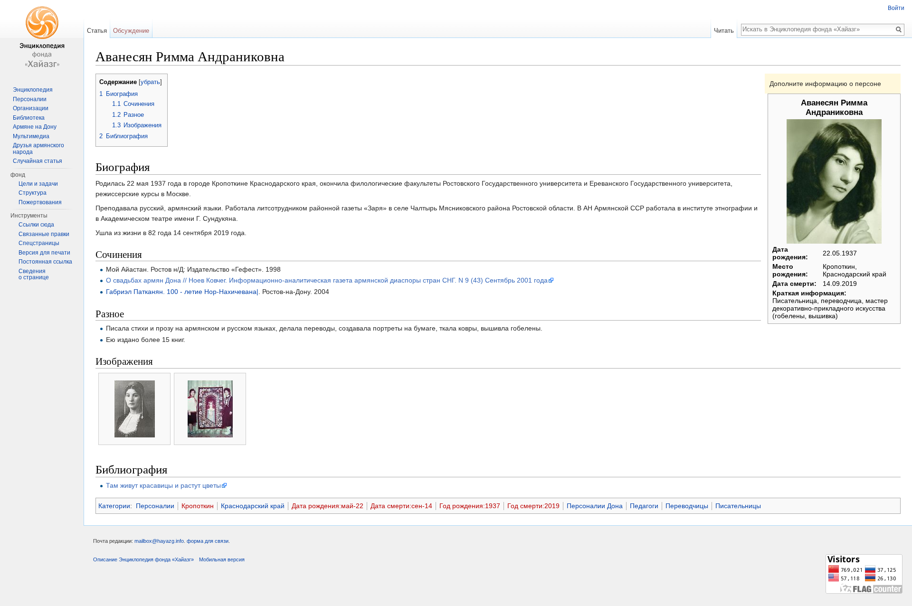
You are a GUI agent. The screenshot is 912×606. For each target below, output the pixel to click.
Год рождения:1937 (469, 506)
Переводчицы (686, 506)
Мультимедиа (31, 136)
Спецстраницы (39, 243)
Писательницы (738, 506)
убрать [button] (150, 82)
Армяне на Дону (35, 126)
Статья (97, 30)
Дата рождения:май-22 (327, 506)
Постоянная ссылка (45, 261)
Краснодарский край (253, 506)
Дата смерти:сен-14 (401, 506)
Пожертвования (40, 202)
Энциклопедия (33, 89)
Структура (33, 192)
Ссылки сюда (36, 224)
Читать (724, 30)
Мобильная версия (222, 559)
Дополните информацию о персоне (825, 83)
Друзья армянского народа (38, 148)
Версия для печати (44, 252)
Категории (114, 506)
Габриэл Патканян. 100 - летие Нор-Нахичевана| (182, 291)
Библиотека (29, 117)
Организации (30, 108)
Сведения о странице (34, 274)
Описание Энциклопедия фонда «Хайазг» (143, 559)
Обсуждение (131, 30)
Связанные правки (44, 234)
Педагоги (644, 506)
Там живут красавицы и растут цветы (163, 485)
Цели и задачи (38, 183)
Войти (896, 8)
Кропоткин (197, 506)
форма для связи (207, 541)
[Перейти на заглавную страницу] (42, 38)
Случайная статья (37, 161)
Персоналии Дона (595, 506)
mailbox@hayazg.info (159, 541)
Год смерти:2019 (533, 506)
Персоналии (155, 506)
